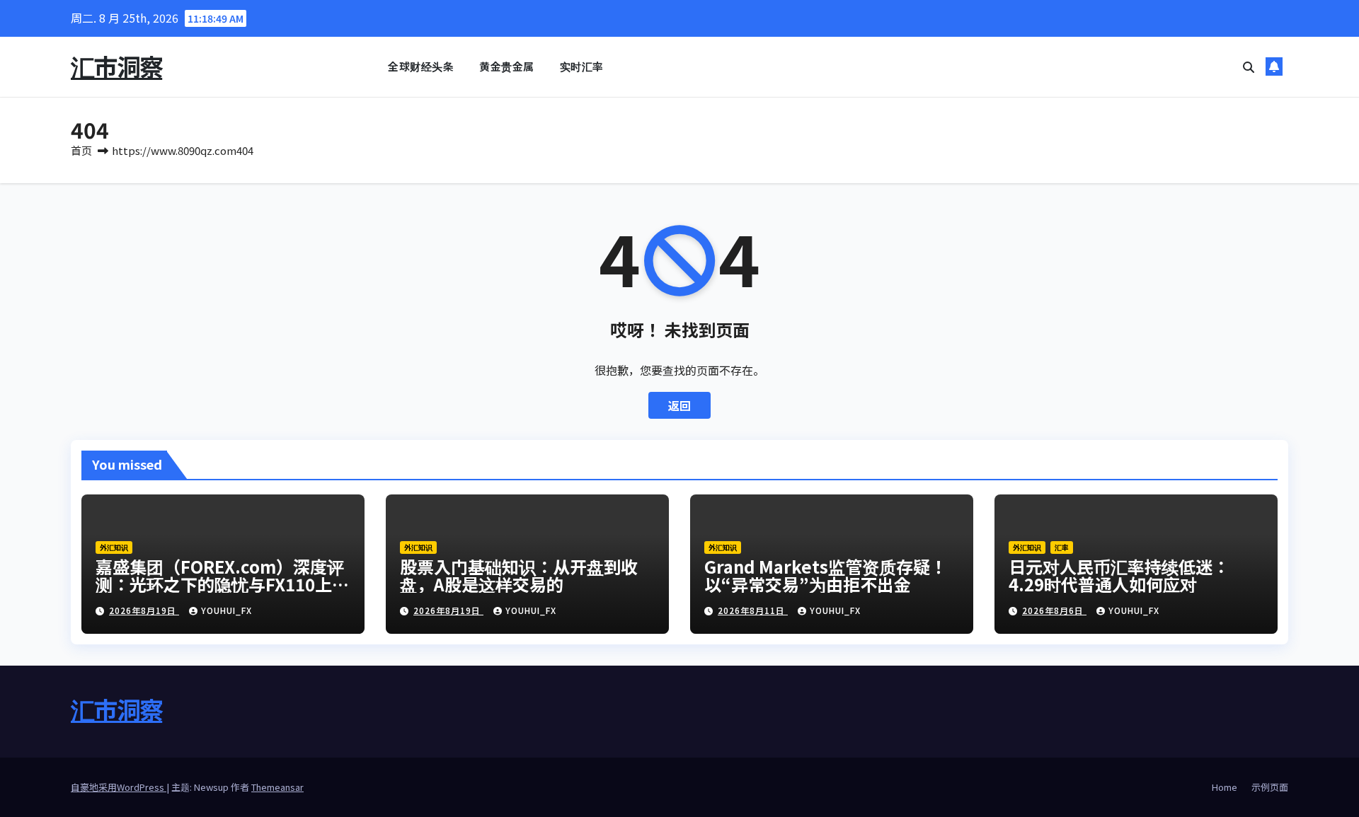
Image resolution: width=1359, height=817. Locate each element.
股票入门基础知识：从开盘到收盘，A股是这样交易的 (519, 575)
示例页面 (1269, 787)
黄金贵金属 (506, 66)
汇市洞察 (116, 66)
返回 (679, 405)
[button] (1248, 66)
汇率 (1062, 547)
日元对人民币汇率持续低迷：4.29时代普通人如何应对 (1119, 575)
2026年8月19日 (144, 610)
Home (1224, 787)
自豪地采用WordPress (118, 787)
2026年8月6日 (1054, 610)
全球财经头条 (421, 66)
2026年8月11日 (753, 610)
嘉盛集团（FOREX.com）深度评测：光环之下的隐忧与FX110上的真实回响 (222, 584)
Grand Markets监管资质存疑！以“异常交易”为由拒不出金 (825, 575)
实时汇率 (582, 66)
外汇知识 (114, 547)
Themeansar (277, 787)
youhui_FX (226, 610)
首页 (81, 150)
